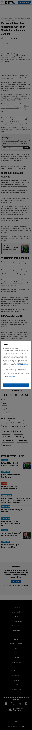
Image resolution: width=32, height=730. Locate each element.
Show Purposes (16, 381)
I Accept (16, 385)
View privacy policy (23, 364)
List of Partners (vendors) (9, 376)
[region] (16, 365)
